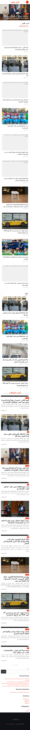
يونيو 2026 (27, 701)
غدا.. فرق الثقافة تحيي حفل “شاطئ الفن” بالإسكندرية (18, 684)
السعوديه (27, 710)
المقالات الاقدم (15, 664)
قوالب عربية (8, 724)
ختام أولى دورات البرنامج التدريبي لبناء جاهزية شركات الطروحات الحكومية (15, 683)
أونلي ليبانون (15, 2)
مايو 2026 (27, 703)
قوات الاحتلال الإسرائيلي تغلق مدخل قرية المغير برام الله (18, 681)
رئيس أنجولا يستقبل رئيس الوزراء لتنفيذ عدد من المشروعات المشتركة (15, 686)
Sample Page (16, 719)
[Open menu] (27, 2)
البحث (28, 669)
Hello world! (13, 692)
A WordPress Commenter (23, 692)
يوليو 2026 (27, 700)
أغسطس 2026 (26, 699)
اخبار (27, 317)
